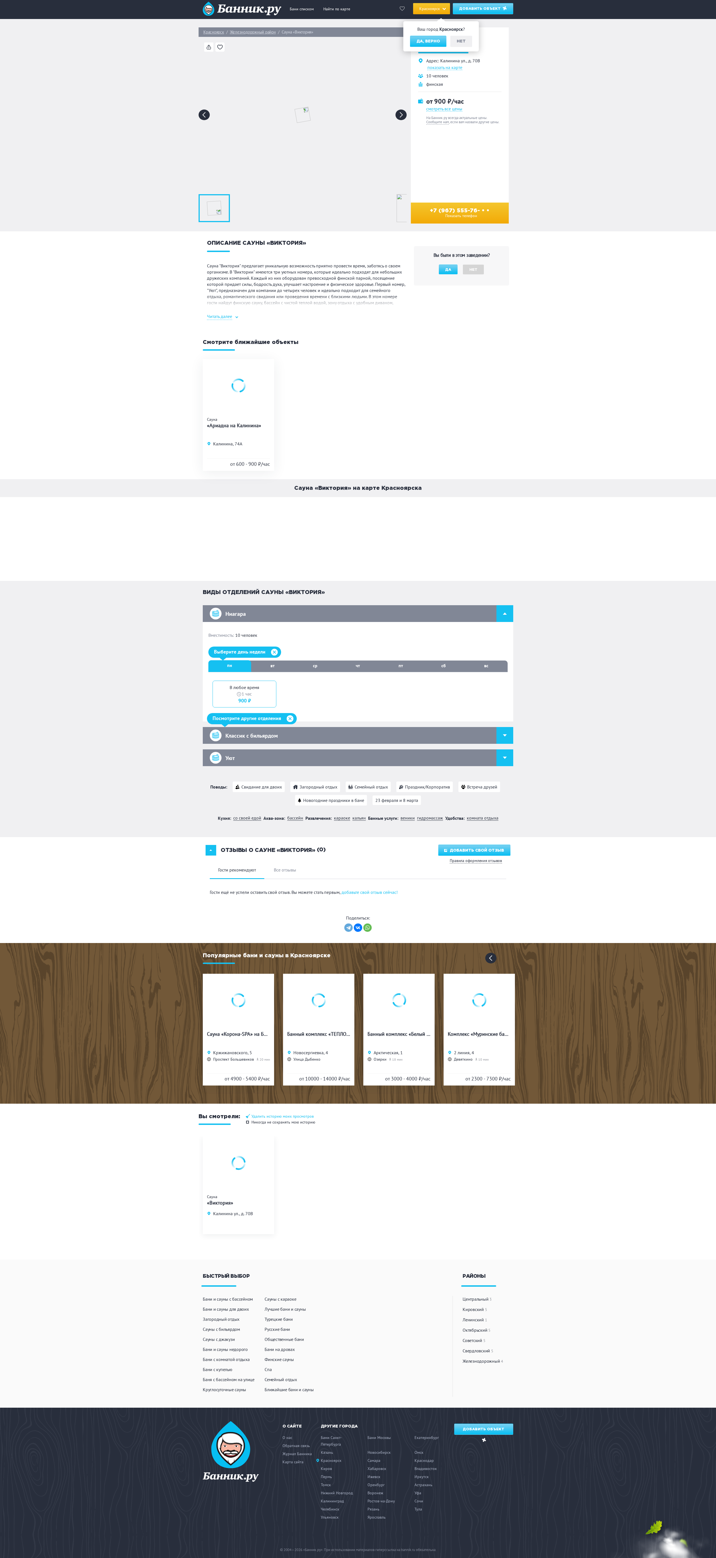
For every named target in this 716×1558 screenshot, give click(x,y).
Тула (418, 1509)
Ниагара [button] (235, 614)
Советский (474, 1340)
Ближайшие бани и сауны (289, 1389)
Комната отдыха (482, 818)
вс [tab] (486, 665)
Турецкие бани (279, 1319)
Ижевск (374, 1476)
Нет (461, 41)
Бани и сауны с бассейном (228, 1299)
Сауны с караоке (280, 1299)
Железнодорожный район (253, 32)
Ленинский (475, 1319)
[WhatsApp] (367, 927)
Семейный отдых (371, 787)
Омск (418, 1452)
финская (434, 84)
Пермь (326, 1476)
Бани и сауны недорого (225, 1349)
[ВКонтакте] (358, 927)
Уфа (417, 1492)
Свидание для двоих (261, 787)
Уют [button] (230, 758)
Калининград (332, 1501)
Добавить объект (480, 8)
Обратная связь (296, 1445)
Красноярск (213, 32)
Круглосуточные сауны (224, 1389)
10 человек (437, 76)
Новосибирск (379, 1452)
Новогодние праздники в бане (333, 800)
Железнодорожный (483, 1361)
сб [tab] (443, 665)
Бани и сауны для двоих (226, 1309)
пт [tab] (401, 665)
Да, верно (428, 41)
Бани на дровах (280, 1349)
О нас (287, 1437)
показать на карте (444, 67)
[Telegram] (348, 927)
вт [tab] (272, 665)
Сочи (418, 1501)
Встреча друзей (482, 787)
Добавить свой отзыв (477, 850)
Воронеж (375, 1492)
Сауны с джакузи (219, 1339)
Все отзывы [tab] (285, 870)
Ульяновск (330, 1517)
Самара (374, 1460)
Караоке (342, 818)
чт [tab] (358, 665)
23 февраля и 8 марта (396, 800)
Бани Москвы (379, 1437)
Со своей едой (247, 818)
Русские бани (277, 1329)
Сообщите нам (437, 122)
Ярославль (377, 1517)
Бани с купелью (217, 1369)
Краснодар (424, 1460)
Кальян (359, 818)
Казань (327, 1452)
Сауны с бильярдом (221, 1329)
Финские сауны (279, 1359)
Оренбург (376, 1484)
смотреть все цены (444, 108)
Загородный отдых (318, 787)
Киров (326, 1468)
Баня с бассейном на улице (229, 1379)
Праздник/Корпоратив (427, 787)
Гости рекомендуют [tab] (237, 870)
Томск (326, 1484)
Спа (268, 1369)
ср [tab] (315, 665)
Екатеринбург (426, 1437)
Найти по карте (336, 8)
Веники (408, 818)
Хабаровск (377, 1468)
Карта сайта (292, 1461)
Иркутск (421, 1476)
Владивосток (425, 1468)
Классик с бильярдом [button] (251, 735)
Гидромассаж (430, 818)
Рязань (374, 1509)
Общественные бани (284, 1339)
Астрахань (423, 1484)
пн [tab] (229, 665)
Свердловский (478, 1350)
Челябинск (330, 1509)
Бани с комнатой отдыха (226, 1359)
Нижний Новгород (337, 1492)
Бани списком (302, 8)
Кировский (475, 1309)
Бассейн (295, 818)
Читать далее (219, 316)
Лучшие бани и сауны (285, 1309)
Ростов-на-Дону (381, 1501)
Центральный (477, 1299)
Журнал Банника (297, 1453)
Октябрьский (477, 1330)
